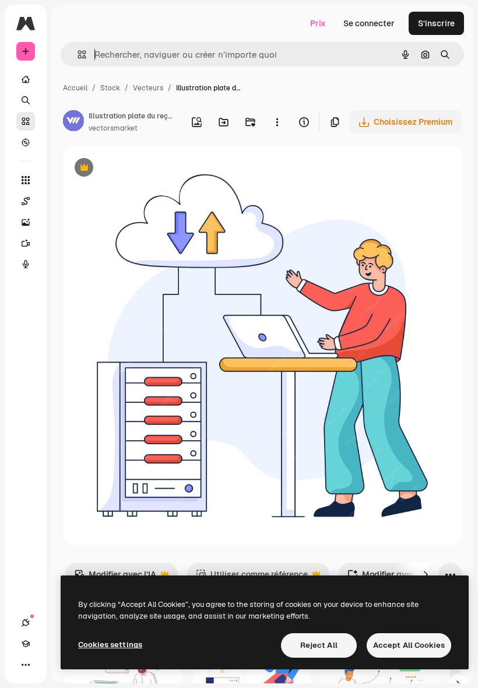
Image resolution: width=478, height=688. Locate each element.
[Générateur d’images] (25, 222)
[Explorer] (25, 142)
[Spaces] (25, 201)
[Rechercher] (25, 100)
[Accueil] (25, 79)
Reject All (319, 645)
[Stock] (25, 121)
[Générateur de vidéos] (25, 243)
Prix (318, 23)
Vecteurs (148, 88)
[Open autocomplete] (77, 54)
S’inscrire (436, 23)
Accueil (75, 88)
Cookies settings (110, 645)
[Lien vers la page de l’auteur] (73, 122)
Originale (140, 168)
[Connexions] (25, 622)
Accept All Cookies (409, 645)
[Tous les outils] (25, 180)
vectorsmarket (113, 128)
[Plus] (25, 664)
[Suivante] (425, 574)
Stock (110, 88)
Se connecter (369, 23)
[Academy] (25, 643)
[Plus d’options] (277, 122)
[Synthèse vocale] (25, 264)
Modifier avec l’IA (115, 577)
